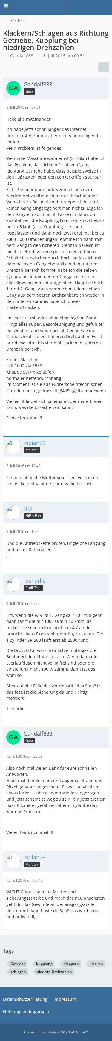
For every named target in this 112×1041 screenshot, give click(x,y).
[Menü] (104, 8)
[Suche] (74, 8)
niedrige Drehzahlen (54, 971)
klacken (96, 963)
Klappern (71, 963)
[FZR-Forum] (34, 8)
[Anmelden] (89, 7)
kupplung (44, 963)
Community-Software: (56, 1032)
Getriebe (17, 963)
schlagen (18, 971)
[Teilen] (103, 67)
